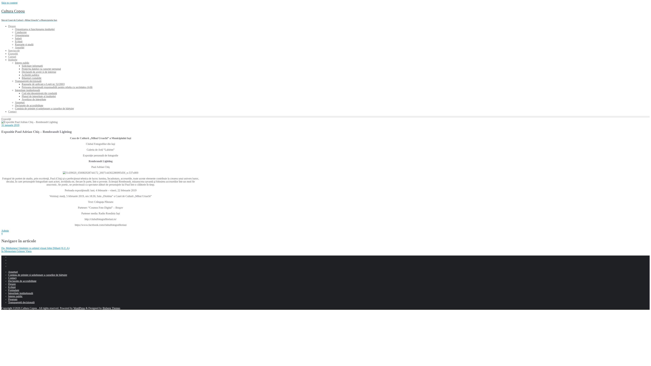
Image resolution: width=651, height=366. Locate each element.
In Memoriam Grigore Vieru (16, 251)
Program (12, 299)
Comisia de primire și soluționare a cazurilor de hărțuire (37, 274)
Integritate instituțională (20, 293)
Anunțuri (13, 271)
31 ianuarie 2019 (10, 125)
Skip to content (9, 2)
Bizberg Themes (111, 308)
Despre (12, 284)
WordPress (79, 308)
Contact (12, 278)
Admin (5, 230)
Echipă (12, 287)
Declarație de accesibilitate (22, 281)
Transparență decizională (21, 302)
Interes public (15, 296)
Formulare (13, 290)
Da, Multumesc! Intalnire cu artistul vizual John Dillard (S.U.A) (35, 248)
